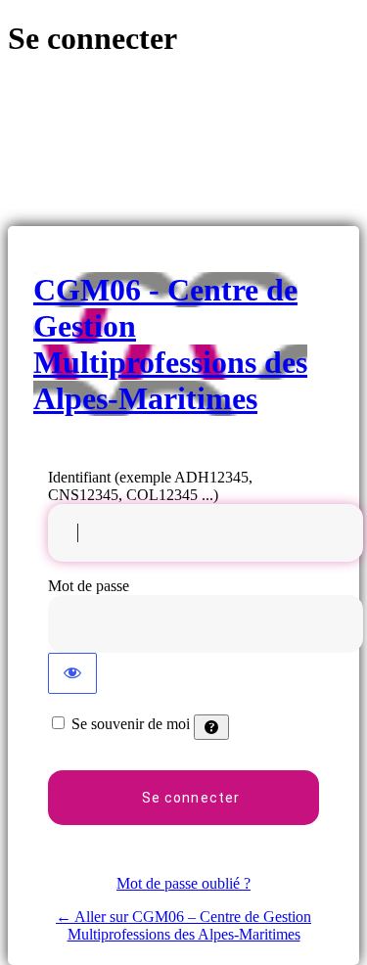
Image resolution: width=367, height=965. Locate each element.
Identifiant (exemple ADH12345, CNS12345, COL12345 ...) (150, 486)
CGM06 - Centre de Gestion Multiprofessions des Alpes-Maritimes (170, 344)
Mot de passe (88, 585)
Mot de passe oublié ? (183, 883)
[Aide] (211, 727)
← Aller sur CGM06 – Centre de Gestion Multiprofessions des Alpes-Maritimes (183, 925)
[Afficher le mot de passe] (72, 673)
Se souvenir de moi (130, 723)
